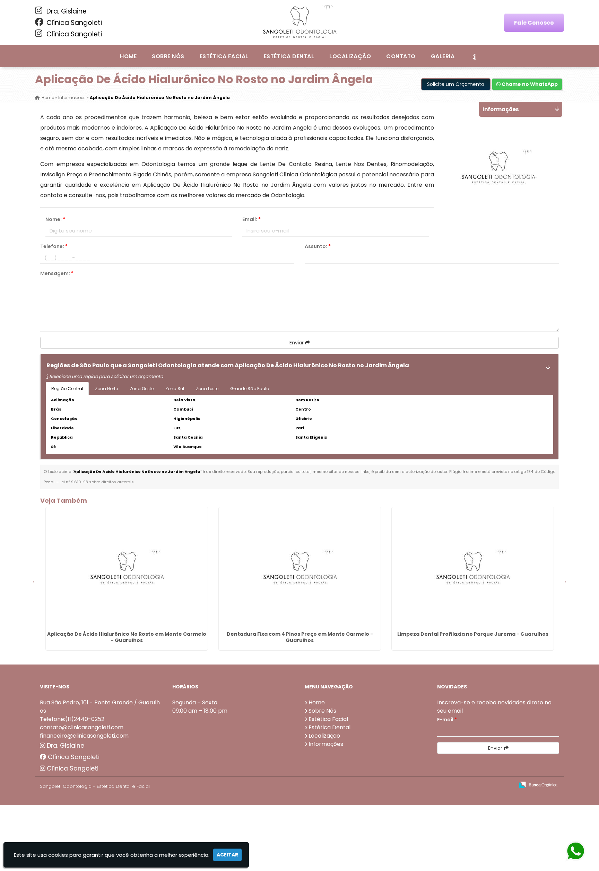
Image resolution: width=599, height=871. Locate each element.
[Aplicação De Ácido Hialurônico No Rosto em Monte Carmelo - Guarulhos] (127, 567)
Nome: (55, 219)
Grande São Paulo (249, 388)
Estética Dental (289, 56)
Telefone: (54, 246)
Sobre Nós (168, 56)
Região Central (67, 388)
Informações (326, 744)
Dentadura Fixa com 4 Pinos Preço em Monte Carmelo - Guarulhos (300, 637)
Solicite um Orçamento (455, 84)
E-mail (447, 719)
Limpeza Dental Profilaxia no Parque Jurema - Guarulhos (472, 634)
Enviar (297, 342)
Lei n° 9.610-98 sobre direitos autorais (97, 482)
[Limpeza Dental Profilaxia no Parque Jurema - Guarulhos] (473, 567)
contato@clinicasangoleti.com (81, 727)
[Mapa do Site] (440, 785)
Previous (35, 580)
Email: (251, 219)
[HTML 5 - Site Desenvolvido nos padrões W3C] (458, 785)
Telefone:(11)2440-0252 (72, 719)
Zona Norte (106, 388)
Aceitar (227, 854)
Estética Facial (224, 56)
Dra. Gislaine (66, 11)
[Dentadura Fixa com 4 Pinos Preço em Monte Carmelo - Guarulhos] (300, 567)
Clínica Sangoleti (73, 22)
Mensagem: (56, 273)
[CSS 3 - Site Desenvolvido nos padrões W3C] (482, 785)
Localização (350, 56)
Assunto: (318, 246)
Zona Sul (174, 388)
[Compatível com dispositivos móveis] (506, 785)
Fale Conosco (534, 23)
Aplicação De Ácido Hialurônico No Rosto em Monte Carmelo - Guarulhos (126, 637)
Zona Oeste (142, 388)
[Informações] (474, 56)
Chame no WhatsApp (529, 84)
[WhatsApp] (574, 851)
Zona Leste (207, 388)
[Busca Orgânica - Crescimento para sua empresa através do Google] (538, 784)
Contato (400, 56)
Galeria (442, 56)
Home (128, 56)
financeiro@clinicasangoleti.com (84, 736)
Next (564, 580)
